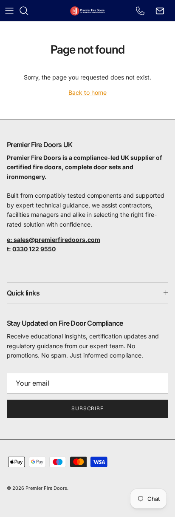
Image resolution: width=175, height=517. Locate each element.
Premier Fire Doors (46, 488)
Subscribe (87, 408)
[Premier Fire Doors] (88, 10)
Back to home (87, 92)
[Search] (28, 10)
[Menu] (9, 10)
